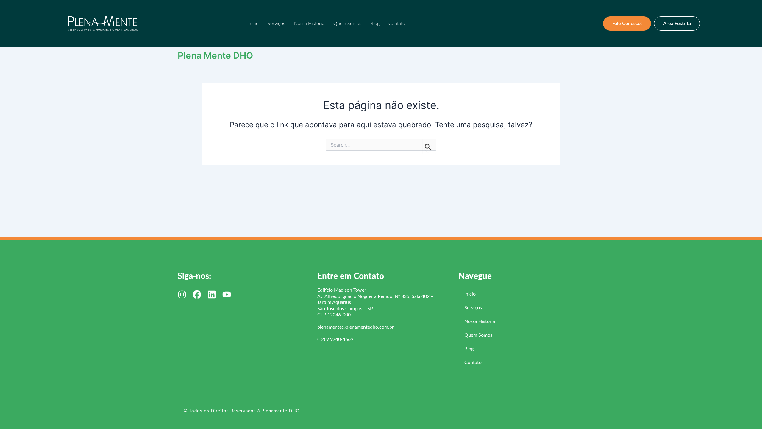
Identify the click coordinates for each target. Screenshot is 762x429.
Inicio (253, 23)
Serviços (276, 23)
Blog (375, 23)
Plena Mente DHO (215, 55)
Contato (396, 23)
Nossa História (309, 23)
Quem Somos (347, 23)
